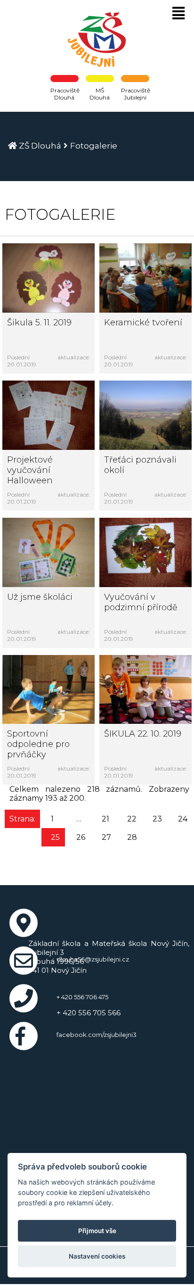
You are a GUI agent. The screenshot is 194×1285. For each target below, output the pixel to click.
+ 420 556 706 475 (82, 997)
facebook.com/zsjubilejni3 (97, 1034)
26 (80, 837)
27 (106, 837)
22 (132, 818)
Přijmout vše (97, 1231)
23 (157, 818)
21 (105, 818)
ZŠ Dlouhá (40, 145)
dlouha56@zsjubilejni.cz (93, 959)
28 (132, 837)
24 (182, 818)
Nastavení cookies (97, 1256)
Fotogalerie (93, 145)
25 (55, 837)
